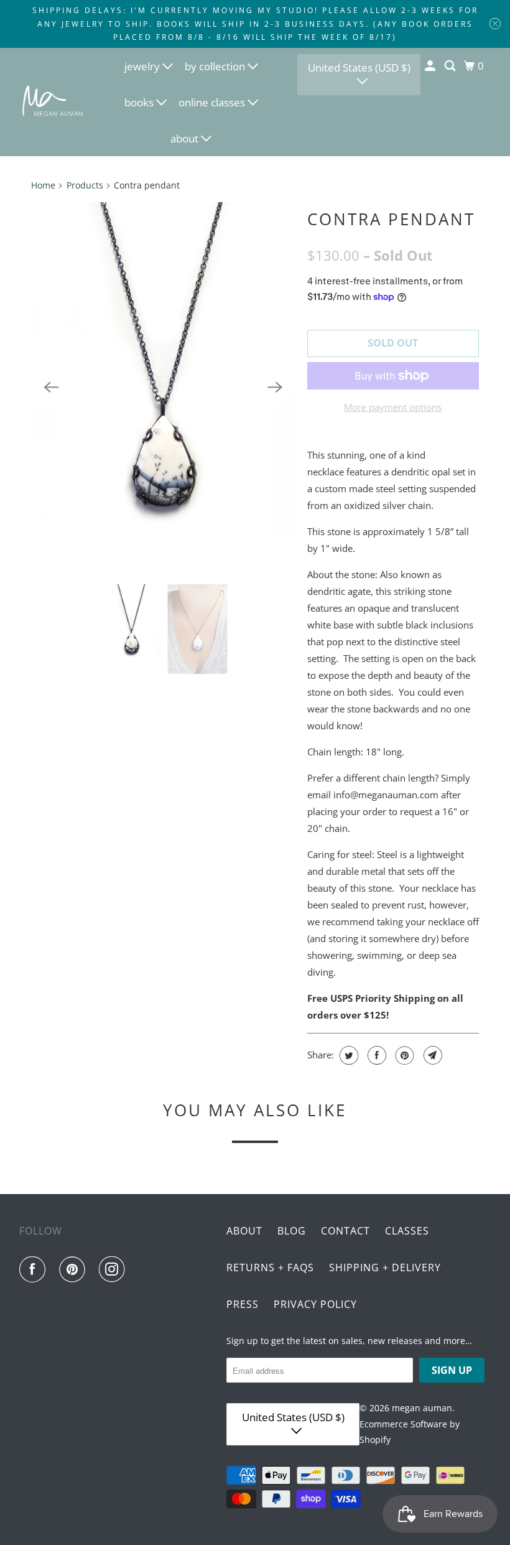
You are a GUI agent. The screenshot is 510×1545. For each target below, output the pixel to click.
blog (291, 1231)
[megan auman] (53, 102)
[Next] (275, 387)
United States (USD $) (359, 67)
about (185, 138)
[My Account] (431, 66)
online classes (213, 102)
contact (345, 1231)
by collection (216, 66)
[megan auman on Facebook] (34, 1269)
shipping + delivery (385, 1267)
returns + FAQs (270, 1267)
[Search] (451, 66)
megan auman (422, 1408)
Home (43, 185)
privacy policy (315, 1304)
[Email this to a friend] (431, 1055)
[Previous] (51, 387)
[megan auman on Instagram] (114, 1269)
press (242, 1304)
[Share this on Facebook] (375, 1055)
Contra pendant (391, 219)
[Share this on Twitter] (347, 1055)
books (140, 102)
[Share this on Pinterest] (403, 1055)
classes (407, 1231)
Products (85, 185)
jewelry (143, 66)
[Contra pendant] (163, 387)
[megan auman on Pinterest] (74, 1269)
